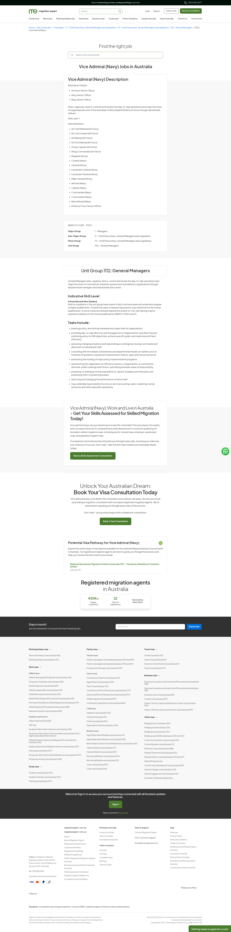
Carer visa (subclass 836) (97, 765)
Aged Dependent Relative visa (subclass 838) (106, 740)
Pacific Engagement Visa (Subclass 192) (161, 774)
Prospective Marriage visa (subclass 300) (104, 668)
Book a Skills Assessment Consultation (93, 456)
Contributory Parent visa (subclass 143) (103, 678)
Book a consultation (191, 11)
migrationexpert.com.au (75, 828)
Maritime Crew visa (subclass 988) (159, 749)
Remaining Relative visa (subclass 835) (103, 756)
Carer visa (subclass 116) (97, 769)
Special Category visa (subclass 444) (160, 770)
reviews (110, 107)
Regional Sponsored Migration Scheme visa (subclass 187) (54, 747)
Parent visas (92, 674)
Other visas (149, 717)
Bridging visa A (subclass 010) (157, 732)
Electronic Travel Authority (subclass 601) (161, 664)
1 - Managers (58, 28)
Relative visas (93, 731)
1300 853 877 (195, 3)
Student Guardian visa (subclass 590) (45, 777)
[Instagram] (31, 900)
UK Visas (103, 850)
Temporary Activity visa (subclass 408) (45, 759)
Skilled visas (34, 673)
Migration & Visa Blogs (73, 851)
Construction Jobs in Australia (182, 868)
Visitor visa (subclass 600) (155, 660)
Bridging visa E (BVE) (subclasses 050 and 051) (164, 736)
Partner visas (92, 656)
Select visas (171, 11)
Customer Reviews (72, 848)
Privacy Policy (176, 836)
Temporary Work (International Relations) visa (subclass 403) (55, 755)
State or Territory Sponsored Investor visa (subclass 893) (168, 710)
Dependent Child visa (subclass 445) (102, 725)
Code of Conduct (177, 843)
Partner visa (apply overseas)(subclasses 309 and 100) (110, 664)
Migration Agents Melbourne (76, 876)
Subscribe (194, 627)
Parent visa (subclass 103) (97, 686)
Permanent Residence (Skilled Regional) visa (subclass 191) (54, 703)
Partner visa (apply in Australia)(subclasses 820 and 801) (110, 660)
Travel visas (83, 19)
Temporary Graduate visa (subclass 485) (46, 682)
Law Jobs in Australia (178, 854)
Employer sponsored (38, 717)
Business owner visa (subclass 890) (159, 695)
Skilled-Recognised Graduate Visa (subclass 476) (50, 678)
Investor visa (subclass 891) (155, 699)
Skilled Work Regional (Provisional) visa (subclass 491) (51, 699)
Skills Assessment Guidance (76, 872)
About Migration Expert (74, 840)
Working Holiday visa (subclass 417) (44, 660)
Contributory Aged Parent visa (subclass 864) (106, 703)
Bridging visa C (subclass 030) (157, 723)
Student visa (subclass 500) (41, 773)
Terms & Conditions (178, 840)
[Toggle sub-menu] (50, 649)
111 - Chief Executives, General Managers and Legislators (143, 28)
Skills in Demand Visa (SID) (40, 721)
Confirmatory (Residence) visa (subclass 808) (164, 766)
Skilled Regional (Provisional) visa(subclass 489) (49, 707)
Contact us (182, 19)
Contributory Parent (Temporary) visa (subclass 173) (109, 691)
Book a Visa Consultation (115, 521)
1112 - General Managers (181, 28)
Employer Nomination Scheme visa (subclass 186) (50, 729)
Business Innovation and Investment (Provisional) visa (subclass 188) (171, 690)
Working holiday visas (65, 19)
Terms (215, 914)
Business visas (98, 19)
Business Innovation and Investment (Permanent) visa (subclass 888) (171, 683)
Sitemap (174, 833)
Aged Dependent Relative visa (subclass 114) (106, 735)
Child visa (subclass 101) (97, 717)
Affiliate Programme (73, 855)
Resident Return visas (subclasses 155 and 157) (164, 757)
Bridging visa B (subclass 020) (157, 728)
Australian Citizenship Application (158, 778)
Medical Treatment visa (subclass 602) (160, 753)
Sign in (115, 804)
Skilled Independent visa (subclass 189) (45, 690)
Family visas (34, 19)
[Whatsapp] (57, 900)
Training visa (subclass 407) (40, 751)
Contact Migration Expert (146, 833)
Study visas (114, 19)
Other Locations (106, 846)
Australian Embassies (108, 840)
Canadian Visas (106, 858)
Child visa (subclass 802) (97, 721)
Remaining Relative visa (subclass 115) (103, 760)
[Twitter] (44, 900)
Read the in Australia (116, 3)
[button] (223, 914)
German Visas (105, 865)
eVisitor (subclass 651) (153, 656)
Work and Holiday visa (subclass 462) (44, 656)
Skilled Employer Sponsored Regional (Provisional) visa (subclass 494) (52, 741)
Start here (123, 813)
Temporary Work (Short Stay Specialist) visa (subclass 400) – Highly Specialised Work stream (55, 735)
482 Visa (32, 725)
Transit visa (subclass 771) (155, 668)
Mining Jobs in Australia (180, 857)
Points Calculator (130, 19)
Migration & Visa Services (75, 844)
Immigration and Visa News (76, 879)
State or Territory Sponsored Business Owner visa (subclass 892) (170, 704)
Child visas (91, 709)
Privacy (216, 909)
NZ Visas (103, 861)
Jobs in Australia (167, 19)
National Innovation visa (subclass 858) (45, 711)
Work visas (47, 19)
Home (31, 28)
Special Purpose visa (153, 761)
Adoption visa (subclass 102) (99, 713)
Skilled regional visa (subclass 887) (44, 686)
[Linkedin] (50, 900)
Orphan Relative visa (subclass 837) (102, 752)
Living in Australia (148, 19)
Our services (196, 19)
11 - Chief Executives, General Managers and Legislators (91, 28)
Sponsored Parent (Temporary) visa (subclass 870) (108, 695)
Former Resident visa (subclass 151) (159, 744)
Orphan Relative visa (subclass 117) (101, 748)
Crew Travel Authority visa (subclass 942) (161, 740)
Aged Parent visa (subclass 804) (100, 682)
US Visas (103, 854)
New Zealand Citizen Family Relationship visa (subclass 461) (112, 744)
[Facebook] (38, 900)
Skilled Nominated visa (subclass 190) (45, 694)
